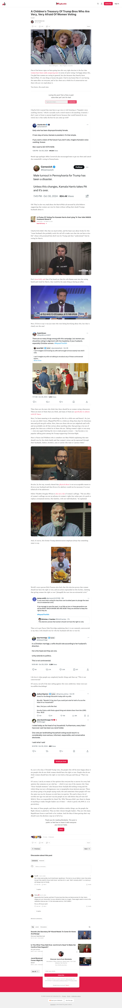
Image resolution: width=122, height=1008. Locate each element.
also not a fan (60, 494)
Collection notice (76, 996)
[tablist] (38, 860)
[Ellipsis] (90, 876)
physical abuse (64, 484)
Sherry (36, 895)
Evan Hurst (40, 221)
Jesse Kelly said (40, 279)
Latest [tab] (37, 927)
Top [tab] (33, 927)
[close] (77, 952)
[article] (61, 936)
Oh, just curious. (35, 949)
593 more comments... (37, 918)
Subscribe (108, 3)
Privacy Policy (73, 980)
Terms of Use (69, 979)
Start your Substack (56, 1000)
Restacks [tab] (41, 860)
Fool (35, 876)
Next (86, 849)
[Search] (98, 3)
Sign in (117, 3)
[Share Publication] (101, 3)
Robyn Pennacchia (39, 21)
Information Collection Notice (60, 980)
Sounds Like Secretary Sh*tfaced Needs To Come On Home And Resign (53, 933)
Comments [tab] (35, 860)
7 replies (38, 889)
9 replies (38, 911)
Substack (52, 1004)
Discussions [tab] (43, 927)
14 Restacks (51, 837)
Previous (37, 849)
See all (34, 971)
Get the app (69, 1000)
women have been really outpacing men (44, 73)
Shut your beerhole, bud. (38, 936)
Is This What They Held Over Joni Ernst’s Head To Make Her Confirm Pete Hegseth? (53, 946)
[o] (61, 259)
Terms (68, 996)
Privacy (64, 996)
